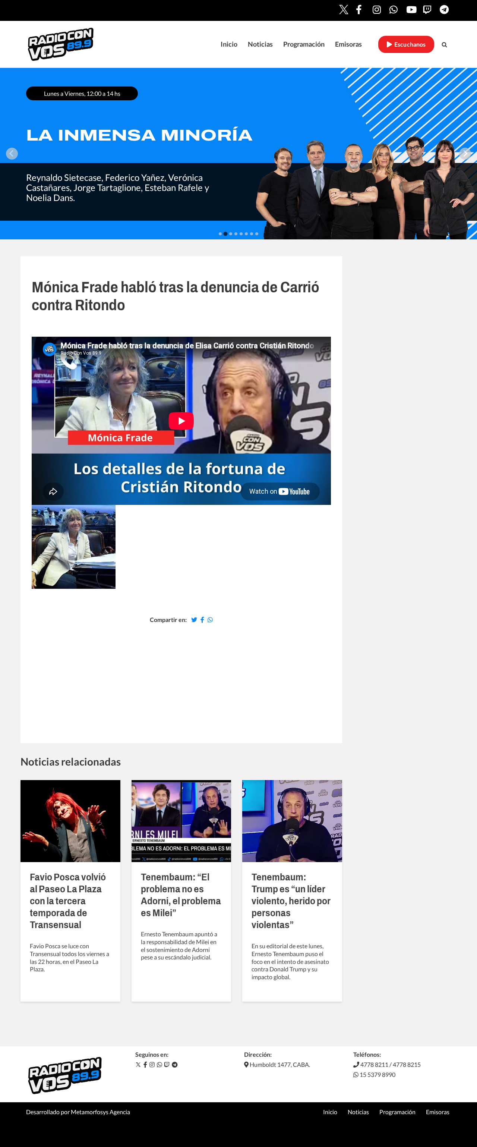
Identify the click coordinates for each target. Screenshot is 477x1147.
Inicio (229, 44)
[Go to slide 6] (246, 233)
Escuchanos (409, 44)
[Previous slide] (12, 154)
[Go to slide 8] (256, 233)
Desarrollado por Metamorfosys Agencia (78, 1111)
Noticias (260, 44)
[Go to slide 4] (235, 233)
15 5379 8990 (376, 1074)
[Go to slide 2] (225, 234)
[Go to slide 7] (251, 233)
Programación (304, 44)
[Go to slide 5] (241, 233)
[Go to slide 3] (230, 233)
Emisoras (348, 44)
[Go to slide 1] (220, 233)
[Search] (444, 44)
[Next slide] (465, 154)
